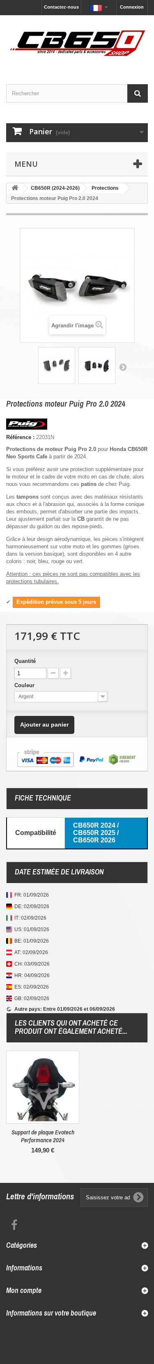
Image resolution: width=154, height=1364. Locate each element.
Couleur (25, 685)
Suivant (123, 367)
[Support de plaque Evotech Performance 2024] (42, 1087)
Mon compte (23, 1290)
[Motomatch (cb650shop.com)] (77, 42)
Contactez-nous (61, 7)
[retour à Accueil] (15, 188)
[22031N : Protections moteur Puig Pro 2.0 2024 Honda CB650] (57, 365)
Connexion (132, 7)
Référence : (20, 437)
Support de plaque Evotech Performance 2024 (42, 1136)
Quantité (25, 661)
